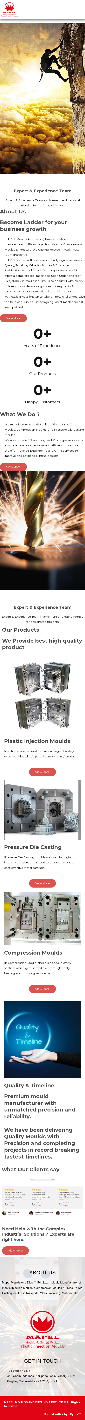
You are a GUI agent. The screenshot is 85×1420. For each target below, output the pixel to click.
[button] (81, 9)
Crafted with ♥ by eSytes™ (62, 1414)
